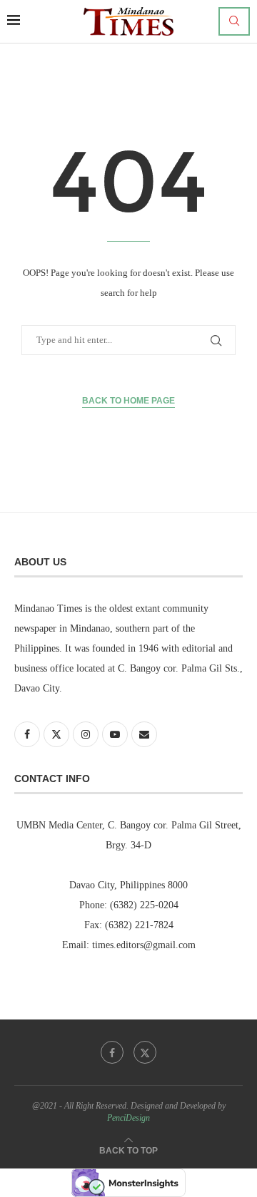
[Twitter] (144, 1052)
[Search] (234, 21)
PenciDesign (128, 1118)
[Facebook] (112, 1052)
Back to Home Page (128, 401)
